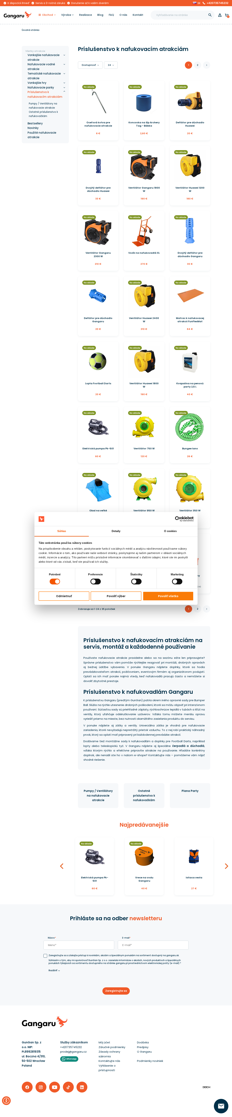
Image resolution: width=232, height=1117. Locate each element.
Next (226, 866)
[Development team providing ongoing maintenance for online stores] (206, 1087)
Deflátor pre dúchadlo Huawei (190, 124)
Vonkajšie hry (37, 83)
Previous (61, 866)
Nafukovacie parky (41, 87)
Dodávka (143, 1042)
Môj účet (104, 1042)
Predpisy (142, 1047)
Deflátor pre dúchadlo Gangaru (98, 319)
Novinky (33, 128)
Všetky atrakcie (35, 51)
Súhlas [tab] (61, 531)
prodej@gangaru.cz (73, 1052)
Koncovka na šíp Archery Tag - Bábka (144, 124)
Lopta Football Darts (98, 383)
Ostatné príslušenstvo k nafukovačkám (144, 795)
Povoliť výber (116, 596)
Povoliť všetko (168, 596)
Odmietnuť (64, 596)
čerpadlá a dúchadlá (188, 746)
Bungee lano (190, 448)
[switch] (92, 580)
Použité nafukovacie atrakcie (42, 135)
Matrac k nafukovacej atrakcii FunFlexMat (190, 319)
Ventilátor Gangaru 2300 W (98, 254)
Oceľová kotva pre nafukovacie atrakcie (98, 124)
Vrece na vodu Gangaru (144, 879)
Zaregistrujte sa (116, 991)
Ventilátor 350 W (189, 510)
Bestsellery (35, 123)
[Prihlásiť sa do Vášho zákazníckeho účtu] (219, 15)
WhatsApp (71, 1059)
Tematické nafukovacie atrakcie (44, 76)
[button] (196, 3)
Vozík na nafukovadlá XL (144, 253)
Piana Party (190, 791)
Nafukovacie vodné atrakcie (41, 66)
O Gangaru (144, 1052)
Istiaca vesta (194, 877)
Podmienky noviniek (150, 1061)
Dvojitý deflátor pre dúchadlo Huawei (98, 189)
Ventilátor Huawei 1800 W (144, 385)
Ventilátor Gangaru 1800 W (144, 189)
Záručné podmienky (112, 1047)
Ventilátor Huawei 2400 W (144, 319)
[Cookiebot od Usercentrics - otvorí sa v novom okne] (178, 519)
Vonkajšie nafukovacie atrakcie (43, 57)
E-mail (126, 937)
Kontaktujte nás (109, 1061)
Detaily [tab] (116, 531)
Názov (52, 937)
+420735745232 (217, 3)
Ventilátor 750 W (144, 448)
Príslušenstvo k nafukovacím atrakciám (45, 94)
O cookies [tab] (170, 531)
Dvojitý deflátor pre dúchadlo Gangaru (190, 254)
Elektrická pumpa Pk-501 (98, 448)
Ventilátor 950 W (144, 510)
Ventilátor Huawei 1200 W (189, 189)
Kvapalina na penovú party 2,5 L (190, 385)
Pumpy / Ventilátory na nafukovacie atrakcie (98, 795)
